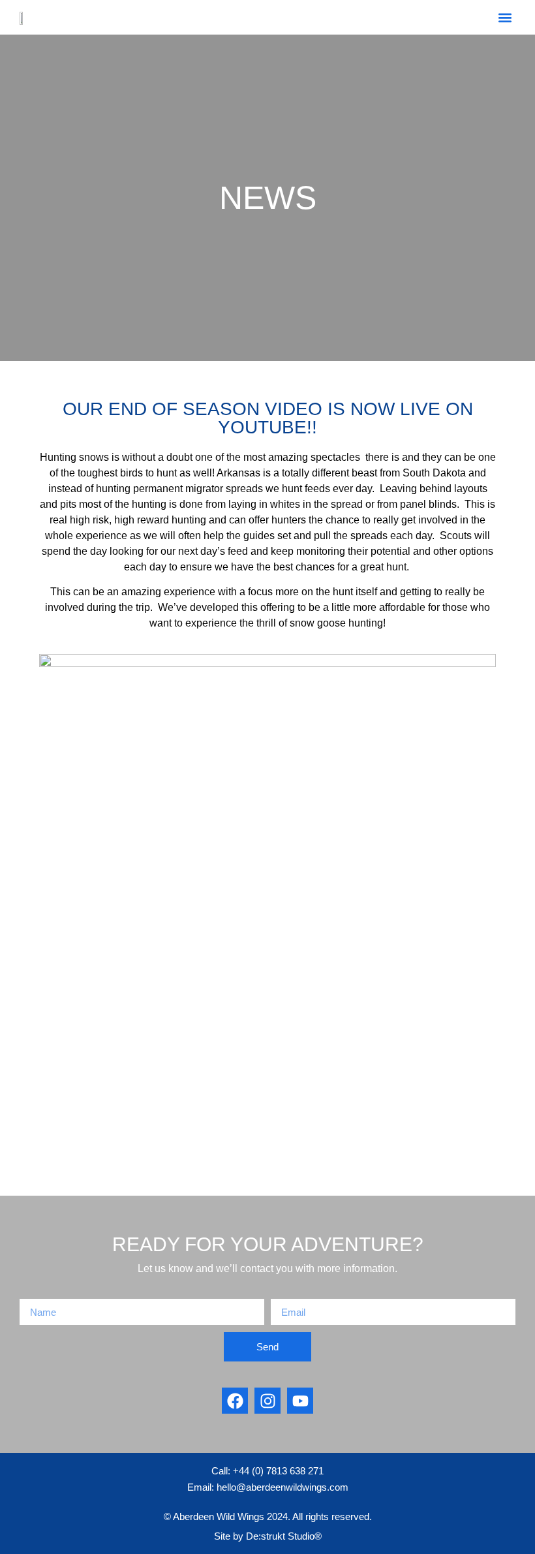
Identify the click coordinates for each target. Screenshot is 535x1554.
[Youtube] (300, 1401)
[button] (504, 17)
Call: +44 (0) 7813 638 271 (267, 1470)
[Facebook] (235, 1401)
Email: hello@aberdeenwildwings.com (267, 1487)
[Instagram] (267, 1401)
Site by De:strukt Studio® (268, 1536)
